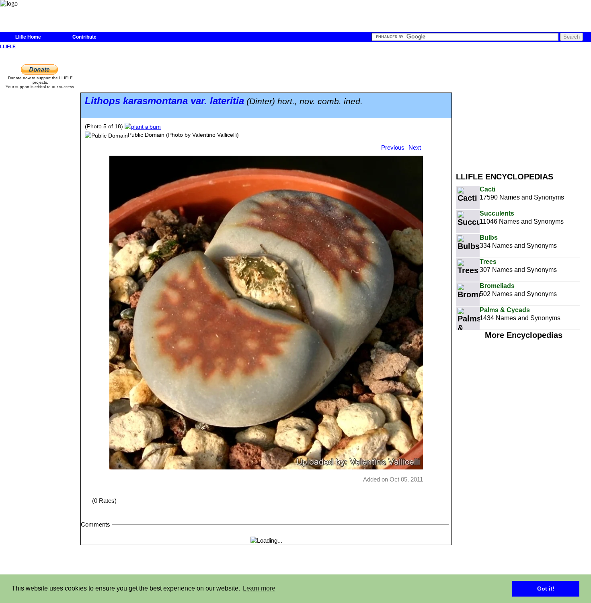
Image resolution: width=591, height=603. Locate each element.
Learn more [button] (259, 588)
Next (414, 147)
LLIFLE (8, 46)
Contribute (84, 37)
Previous (392, 147)
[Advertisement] (523, 107)
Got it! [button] (545, 588)
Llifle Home (28, 37)
